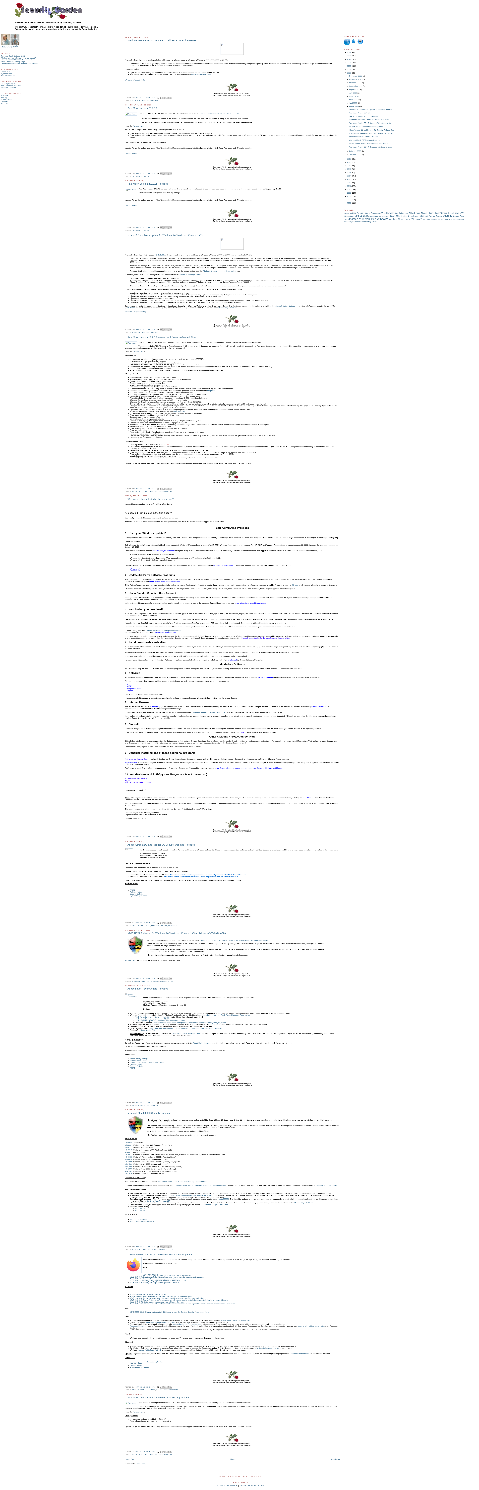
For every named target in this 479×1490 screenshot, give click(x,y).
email (357, 222)
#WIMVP (347, 213)
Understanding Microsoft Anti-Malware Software (20, 64)
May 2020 (353, 100)
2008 (349, 196)
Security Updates (136, 1364)
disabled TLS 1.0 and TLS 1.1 (149, 1350)
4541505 (128, 1166)
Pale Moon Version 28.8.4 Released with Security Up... (370, 147)
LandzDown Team (8, 48)
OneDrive (404, 216)
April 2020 (353, 103)
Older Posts (335, 1459)
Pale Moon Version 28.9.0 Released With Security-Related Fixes (161, 337)
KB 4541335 (160, 255)
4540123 (128, 1148)
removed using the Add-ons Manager (187, 1324)
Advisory (374, 213)
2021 (349, 70)
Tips (345, 219)
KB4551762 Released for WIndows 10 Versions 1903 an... (371, 133)
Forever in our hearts (9, 46)
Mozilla (143, 1390)
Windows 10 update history (135, 80)
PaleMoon (136, 176)
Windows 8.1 (140, 1210)
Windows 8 (426, 219)
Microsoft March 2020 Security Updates (148, 1113)
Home (232, 1459)
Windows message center (190, 275)
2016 (349, 169)
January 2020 (355, 155)
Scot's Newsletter (8, 76)
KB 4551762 (130, 960)
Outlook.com (413, 216)
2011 (349, 186)
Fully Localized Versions (299, 1354)
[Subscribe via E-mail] (360, 44)
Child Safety (399, 213)
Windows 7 (417, 219)
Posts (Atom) (141, 1464)
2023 (349, 63)
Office (398, 216)
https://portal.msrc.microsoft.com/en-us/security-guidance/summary (199, 1185)
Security (4, 98)
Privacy (439, 216)
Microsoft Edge (383, 216)
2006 (349, 203)
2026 (349, 52)
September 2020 (356, 86)
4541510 (128, 1174)
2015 (349, 172)
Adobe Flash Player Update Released (147, 988)
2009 (349, 193)
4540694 (128, 1159)
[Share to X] (166, 98)
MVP (462, 213)
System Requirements (138, 896)
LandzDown (5, 72)
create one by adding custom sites (311, 1326)
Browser (390, 213)
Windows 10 (155, 100)
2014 (349, 176)
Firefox (135, 1390)
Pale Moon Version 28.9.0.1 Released (147, 183)
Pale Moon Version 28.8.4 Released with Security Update (158, 1397)
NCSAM (392, 216)
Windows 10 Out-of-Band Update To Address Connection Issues (161, 40)
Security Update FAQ (138, 1219)
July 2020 (353, 93)
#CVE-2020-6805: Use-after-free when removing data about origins (167, 1275)
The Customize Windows (11, 86)
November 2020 (355, 79)
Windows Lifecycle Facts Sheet (216, 1205)
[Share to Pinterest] (171, 98)
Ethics (411, 213)
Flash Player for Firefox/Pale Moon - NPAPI (152, 1019)
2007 (349, 200)
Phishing (432, 216)
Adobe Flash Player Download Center (186, 1034)
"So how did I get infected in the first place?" (18, 58)
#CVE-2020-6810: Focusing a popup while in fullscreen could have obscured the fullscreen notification (166, 1298)
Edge (406, 213)
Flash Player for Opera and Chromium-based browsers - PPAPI (160, 1021)
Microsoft (4, 96)
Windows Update (349, 222)
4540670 (128, 1150)
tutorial (374, 222)
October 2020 (355, 83)
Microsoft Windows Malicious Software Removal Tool (193, 1195)
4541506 (128, 1169)
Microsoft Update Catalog (201, 74)
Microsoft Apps (372, 216)
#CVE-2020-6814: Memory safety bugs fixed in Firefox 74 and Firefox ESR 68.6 (159, 1281)
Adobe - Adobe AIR (147, 1030)
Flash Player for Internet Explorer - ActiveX (152, 1017)
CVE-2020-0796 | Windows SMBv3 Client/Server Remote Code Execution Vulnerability (234, 940)
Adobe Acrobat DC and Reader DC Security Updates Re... (371, 130)
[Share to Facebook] (168, 98)
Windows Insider (446, 219)
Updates (4, 101)
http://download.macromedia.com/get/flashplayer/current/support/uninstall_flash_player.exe (190, 1023)
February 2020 (355, 151)
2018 (349, 162)
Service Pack (458, 216)
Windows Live (458, 219)
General (443, 213)
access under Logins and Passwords (235, 1320)
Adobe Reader (144, 925)
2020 (349, 73)
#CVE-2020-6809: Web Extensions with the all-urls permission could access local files (161, 1296)
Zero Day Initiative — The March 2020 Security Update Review (182, 1181)
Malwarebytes (349, 216)
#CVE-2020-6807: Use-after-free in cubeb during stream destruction (154, 1279)
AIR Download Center (138, 1061)
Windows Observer (8, 87)
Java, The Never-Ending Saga (13, 62)
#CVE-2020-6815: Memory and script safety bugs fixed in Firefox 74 (154, 1283)
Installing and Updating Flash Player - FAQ (147, 1062)
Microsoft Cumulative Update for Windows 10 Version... (370, 120)
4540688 (128, 1157)
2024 (349, 59)
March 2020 (354, 106)
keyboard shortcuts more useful (268, 1348)
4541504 (128, 1164)
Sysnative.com (6, 74)
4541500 (128, 1162)
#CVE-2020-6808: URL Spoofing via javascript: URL (148, 1294)
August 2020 (354, 89)
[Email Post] (158, 97)
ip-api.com (211, 391)
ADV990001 (224, 1199)
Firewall (424, 213)
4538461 (128, 1145)
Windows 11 (406, 219)
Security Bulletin (136, 1066)
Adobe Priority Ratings (139, 1059)
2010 (349, 189)
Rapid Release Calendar (139, 1367)
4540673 (128, 1155)
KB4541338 (130, 308)
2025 (349, 56)
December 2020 (355, 76)
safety (368, 222)
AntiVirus (381, 213)
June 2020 (353, 96)
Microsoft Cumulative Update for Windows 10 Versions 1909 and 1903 (165, 235)
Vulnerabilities (6, 99)
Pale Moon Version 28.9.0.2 (142, 108)
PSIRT (132, 890)
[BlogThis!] (163, 98)
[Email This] (161, 98)
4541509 (128, 1171)
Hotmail (451, 213)
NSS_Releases (179, 411)
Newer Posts (130, 1459)
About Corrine (248, 1486)
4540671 (128, 1152)
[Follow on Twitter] (354, 44)
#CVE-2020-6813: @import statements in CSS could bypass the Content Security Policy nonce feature (170, 1312)
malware (362, 222)
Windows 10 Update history (326, 1185)
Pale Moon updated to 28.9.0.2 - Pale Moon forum (219, 113)
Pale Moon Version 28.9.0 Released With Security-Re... (370, 123)
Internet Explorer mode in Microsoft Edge (209, 712)
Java (457, 213)
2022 (349, 66)
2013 (349, 179)
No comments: (149, 97)
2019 (349, 159)
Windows (4, 103)
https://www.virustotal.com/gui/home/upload (164, 631)
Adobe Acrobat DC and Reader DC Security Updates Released (161, 844)
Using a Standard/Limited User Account (16, 60)
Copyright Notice (227, 1486)
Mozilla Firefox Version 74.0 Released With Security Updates (159, 1254)
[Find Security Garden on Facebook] (347, 44)
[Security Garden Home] (232, 91)
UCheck (295, 585)
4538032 (128, 1143)
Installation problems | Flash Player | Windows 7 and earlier (226, 1015)
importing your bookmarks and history (160, 1322)
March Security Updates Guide (142, 1221)
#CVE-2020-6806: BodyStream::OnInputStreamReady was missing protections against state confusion (167, 1277)
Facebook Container (138, 1326)
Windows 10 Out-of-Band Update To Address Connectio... (371, 109)
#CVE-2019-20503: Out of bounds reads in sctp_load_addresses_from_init (156, 1302)
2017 (349, 166)
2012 (349, 183)
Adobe (134, 925)
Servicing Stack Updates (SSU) (13, 56)
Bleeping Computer (8, 84)
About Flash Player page (202, 1043)
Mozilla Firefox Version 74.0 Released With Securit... (369, 144)
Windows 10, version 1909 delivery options (219, 271)
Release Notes (138, 126)
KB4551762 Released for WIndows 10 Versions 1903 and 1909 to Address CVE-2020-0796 (176, 933)
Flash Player (144, 1105)
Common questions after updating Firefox (146, 1362)
